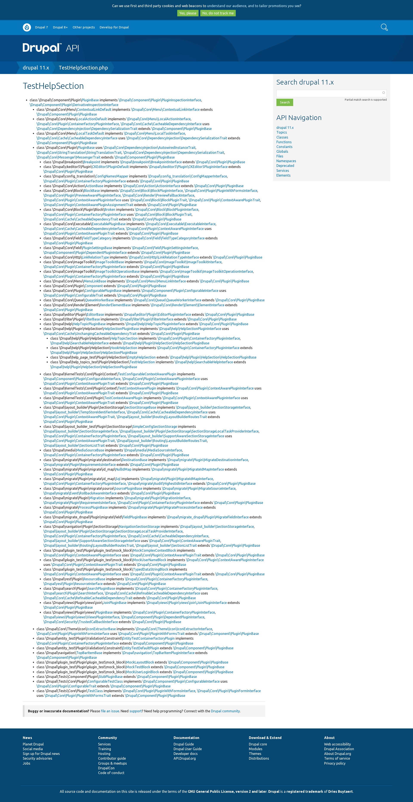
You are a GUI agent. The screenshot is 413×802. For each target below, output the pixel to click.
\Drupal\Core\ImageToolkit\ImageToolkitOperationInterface (206, 271)
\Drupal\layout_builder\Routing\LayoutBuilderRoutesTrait (162, 417)
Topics (281, 132)
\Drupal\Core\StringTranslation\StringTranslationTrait (79, 152)
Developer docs (186, 754)
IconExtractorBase (101, 629)
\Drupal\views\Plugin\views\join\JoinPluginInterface (186, 603)
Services (282, 170)
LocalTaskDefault (90, 133)
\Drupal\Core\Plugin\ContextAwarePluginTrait (224, 200)
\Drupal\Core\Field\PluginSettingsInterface (165, 248)
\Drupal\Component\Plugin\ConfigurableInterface (179, 290)
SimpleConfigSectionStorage (155, 426)
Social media (33, 749)
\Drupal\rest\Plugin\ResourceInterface (73, 584)
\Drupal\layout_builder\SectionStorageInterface (213, 407)
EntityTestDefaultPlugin (140, 648)
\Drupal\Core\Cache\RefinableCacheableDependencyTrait (88, 598)
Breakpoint (91, 162)
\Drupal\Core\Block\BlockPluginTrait (158, 200)
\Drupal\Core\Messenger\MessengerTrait (68, 157)
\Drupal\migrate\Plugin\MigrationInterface (157, 498)
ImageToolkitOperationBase (118, 271)
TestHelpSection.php (83, 68)
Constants (284, 147)
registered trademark (305, 791)
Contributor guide (112, 758)
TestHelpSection (142, 362)
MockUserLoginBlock (142, 672)
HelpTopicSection (124, 338)
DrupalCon (106, 768)
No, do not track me (218, 13)
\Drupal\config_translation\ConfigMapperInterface (187, 176)
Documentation (186, 738)
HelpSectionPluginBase (121, 329)
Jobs (26, 763)
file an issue (110, 711)
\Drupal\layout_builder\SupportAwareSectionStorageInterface (176, 436)
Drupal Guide (184, 744)
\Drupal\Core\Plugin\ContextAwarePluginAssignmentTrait (88, 205)
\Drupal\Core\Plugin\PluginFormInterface (229, 691)
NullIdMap (123, 469)
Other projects (84, 27)
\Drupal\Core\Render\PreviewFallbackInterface (158, 195)
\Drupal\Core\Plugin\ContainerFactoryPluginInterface (78, 124)
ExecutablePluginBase (109, 224)
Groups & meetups (112, 763)
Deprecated (285, 166)
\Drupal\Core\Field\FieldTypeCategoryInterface (168, 238)
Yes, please (187, 13)
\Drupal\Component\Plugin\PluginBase (67, 114)
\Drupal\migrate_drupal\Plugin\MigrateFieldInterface (208, 517)
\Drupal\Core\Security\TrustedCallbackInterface (80, 622)
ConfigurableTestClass (105, 681)
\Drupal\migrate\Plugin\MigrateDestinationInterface (207, 460)
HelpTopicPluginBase (89, 324)
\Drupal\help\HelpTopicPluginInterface (155, 324)
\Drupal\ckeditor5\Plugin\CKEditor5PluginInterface (188, 167)
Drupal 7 (41, 27)
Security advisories (37, 758)
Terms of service (337, 758)
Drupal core (258, 744)
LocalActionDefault (92, 119)
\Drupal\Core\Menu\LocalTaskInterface (154, 133)
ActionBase (94, 186)
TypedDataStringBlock (150, 569)
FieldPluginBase (135, 517)
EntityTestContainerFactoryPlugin (148, 638)
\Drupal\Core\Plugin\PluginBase (220, 162)
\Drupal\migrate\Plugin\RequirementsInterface (79, 464)
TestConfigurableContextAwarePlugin (147, 374)
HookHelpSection (123, 348)
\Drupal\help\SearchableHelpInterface (79, 343)
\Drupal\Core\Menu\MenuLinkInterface (156, 281)
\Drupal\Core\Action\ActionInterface (151, 186)
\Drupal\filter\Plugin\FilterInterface (146, 319)
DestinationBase (134, 460)
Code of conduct (111, 773)
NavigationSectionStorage (139, 526)
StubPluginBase (111, 677)
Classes (282, 137)
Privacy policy (334, 763)
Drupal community (225, 711)
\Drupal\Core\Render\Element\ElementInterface (187, 305)
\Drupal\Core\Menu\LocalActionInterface (159, 119)
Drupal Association (339, 749)
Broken (109, 209)
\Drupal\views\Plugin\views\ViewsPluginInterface (81, 617)
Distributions (259, 758)
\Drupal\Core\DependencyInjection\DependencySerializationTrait (87, 129)
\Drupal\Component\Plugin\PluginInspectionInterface (160, 100)
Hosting (104, 754)
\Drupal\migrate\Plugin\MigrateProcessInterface (165, 507)
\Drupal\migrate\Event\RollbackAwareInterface (80, 493)
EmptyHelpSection (141, 357)
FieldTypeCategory (97, 238)
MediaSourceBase (90, 450)
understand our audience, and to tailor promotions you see (253, 6)
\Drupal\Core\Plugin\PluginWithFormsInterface (221, 190)
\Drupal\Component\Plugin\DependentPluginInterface (85, 252)
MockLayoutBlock (140, 662)
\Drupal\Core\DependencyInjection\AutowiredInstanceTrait (149, 147)
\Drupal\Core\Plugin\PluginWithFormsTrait (151, 634)
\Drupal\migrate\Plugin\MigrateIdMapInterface (187, 469)
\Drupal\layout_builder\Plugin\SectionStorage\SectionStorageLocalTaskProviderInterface (189, 431)
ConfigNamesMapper (111, 176)
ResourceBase (94, 579)
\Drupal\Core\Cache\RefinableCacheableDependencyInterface (152, 593)
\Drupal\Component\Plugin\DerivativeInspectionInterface (74, 105)
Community (107, 738)
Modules (255, 749)
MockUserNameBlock (149, 560)
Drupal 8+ (60, 27)
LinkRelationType (95, 257)
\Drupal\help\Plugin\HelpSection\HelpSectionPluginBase (166, 343)
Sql (118, 479)
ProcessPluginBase (93, 507)
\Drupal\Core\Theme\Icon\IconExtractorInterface (174, 629)
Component (94, 286)
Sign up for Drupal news (41, 754)
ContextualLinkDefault (94, 109)
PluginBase (90, 100)
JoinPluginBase (114, 603)
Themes (255, 754)
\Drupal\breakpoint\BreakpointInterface (151, 162)
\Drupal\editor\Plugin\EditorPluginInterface (157, 314)
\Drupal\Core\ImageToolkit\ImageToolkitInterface (183, 262)
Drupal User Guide (188, 749)
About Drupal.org (337, 754)
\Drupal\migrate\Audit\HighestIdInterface (160, 483)
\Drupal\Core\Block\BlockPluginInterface (151, 190)
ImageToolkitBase (110, 262)
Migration (97, 498)
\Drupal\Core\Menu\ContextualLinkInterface (165, 109)
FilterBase (92, 319)
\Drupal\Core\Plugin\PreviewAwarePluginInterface (82, 195)
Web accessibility (337, 744)
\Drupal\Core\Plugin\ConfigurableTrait (73, 295)
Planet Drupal (33, 744)
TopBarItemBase (89, 653)
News (27, 738)
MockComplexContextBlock (154, 550)
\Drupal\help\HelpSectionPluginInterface (190, 329)
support (135, 711)
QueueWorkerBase (99, 300)
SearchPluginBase (101, 588)
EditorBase (95, 314)
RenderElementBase (115, 305)
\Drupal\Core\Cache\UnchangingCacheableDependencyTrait (90, 334)
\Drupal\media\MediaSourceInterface (153, 450)
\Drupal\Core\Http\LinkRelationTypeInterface (164, 257)
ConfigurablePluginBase (103, 290)
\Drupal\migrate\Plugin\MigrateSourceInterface (199, 488)
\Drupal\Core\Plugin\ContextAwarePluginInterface (82, 200)
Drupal (273, 791)
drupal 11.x (36, 68)
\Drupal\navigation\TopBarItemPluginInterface (158, 653)
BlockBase (92, 190)
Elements (283, 175)
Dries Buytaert (340, 791)
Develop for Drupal (114, 27)
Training (104, 749)
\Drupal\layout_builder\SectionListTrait (74, 445)
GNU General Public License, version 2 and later (227, 791)
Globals (282, 151)
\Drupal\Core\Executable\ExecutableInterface (180, 224)
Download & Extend (265, 738)
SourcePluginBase (128, 488)
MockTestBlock (138, 667)
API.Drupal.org (185, 758)
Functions (284, 142)
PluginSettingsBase (97, 248)
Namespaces (286, 161)
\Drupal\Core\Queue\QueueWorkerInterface (167, 300)
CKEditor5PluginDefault (110, 167)
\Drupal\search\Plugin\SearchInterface (73, 593)
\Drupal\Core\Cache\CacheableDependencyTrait (80, 219)
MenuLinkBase (95, 281)
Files (279, 156)
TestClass (95, 691)
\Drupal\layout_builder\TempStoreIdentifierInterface (84, 412)
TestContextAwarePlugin (137, 388)
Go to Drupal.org (27, 27)
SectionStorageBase (140, 407)
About (329, 738)
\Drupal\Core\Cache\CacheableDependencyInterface (161, 124)
